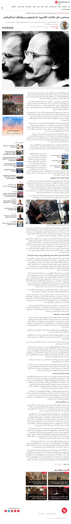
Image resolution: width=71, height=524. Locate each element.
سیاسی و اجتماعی (53, 7)
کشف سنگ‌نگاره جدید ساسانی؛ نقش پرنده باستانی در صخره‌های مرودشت (59, 497)
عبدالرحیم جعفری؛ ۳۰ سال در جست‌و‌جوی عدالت (55, 166)
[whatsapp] (5, 511)
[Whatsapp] (10, 28)
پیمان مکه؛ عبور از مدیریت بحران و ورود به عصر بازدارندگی (9, 223)
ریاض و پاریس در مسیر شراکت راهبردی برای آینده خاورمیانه (10, 216)
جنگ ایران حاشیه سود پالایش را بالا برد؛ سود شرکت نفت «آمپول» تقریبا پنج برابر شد (9, 159)
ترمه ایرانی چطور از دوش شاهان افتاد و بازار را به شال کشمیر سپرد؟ (37, 482)
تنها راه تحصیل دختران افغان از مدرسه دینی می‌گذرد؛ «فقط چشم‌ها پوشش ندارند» (9, 177)
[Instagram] (12, 511)
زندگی (42, 7)
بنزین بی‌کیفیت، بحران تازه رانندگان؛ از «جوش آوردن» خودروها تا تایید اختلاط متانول (9, 153)
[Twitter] (8, 28)
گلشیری (59, 464)
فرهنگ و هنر (28, 7)
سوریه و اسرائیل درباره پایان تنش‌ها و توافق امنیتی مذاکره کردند (9, 165)
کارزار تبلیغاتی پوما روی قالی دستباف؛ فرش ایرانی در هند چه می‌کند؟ (37, 497)
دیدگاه (46, 7)
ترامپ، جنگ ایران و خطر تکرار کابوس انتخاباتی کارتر (10, 209)
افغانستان (64, 7)
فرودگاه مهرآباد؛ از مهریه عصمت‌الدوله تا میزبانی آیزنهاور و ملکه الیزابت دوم (59, 482)
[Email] (5, 28)
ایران (69, 7)
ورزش (38, 7)
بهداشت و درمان (21, 7)
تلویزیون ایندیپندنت (66, 9)
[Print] (3, 28)
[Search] (2, 8)
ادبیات (56, 464)
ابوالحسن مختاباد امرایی (54, 27)
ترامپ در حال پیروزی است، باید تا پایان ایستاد (9, 186)
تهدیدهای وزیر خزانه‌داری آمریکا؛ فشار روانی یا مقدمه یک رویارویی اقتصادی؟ (9, 202)
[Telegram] (9, 511)
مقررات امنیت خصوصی (51, 514)
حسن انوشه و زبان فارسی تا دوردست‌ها (55, 156)
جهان (59, 7)
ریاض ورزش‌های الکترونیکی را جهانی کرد (10, 170)
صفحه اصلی (66, 13)
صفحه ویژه (14, 7)
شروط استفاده (64, 514)
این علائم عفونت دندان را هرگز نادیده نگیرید (9, 146)
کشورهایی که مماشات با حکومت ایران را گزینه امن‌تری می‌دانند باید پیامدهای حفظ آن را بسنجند (9, 195)
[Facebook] (12, 28)
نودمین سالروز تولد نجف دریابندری (56, 161)
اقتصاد (34, 7)
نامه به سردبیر (41, 514)
